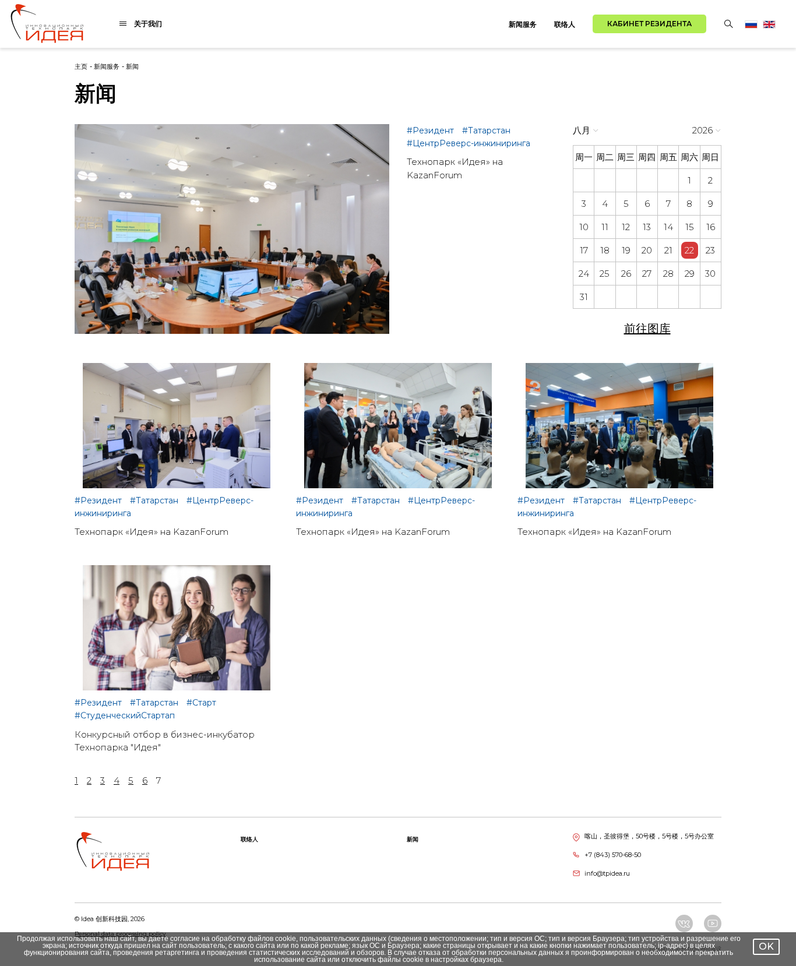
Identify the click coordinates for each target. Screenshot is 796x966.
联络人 (564, 24)
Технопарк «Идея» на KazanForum (151, 531)
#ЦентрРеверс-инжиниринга (468, 143)
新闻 (132, 66)
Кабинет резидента (649, 23)
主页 (81, 66)
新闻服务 (523, 24)
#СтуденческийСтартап (125, 715)
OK (766, 946)
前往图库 (647, 329)
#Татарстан (486, 130)
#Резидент (431, 130)
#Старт (201, 702)
